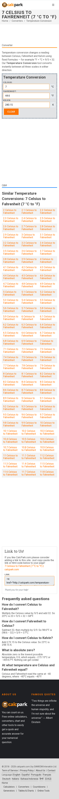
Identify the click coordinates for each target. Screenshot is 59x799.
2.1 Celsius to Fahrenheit (29, 211)
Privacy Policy (27, 770)
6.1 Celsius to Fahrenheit (47, 318)
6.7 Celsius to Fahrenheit (47, 334)
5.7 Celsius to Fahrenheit (29, 310)
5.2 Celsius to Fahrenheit (47, 293)
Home (5, 21)
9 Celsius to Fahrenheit (28, 399)
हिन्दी (41, 779)
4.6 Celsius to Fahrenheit (47, 277)
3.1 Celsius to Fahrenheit (47, 236)
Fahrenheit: (10, 91)
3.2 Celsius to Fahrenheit (10, 244)
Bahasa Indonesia (29, 779)
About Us (40, 770)
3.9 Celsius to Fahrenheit (29, 260)
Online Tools (43, 790)
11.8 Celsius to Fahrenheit (47, 473)
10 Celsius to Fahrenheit (47, 424)
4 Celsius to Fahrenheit (46, 260)
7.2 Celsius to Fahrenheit (29, 350)
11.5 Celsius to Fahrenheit (47, 465)
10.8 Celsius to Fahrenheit (29, 449)
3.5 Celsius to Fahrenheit (10, 252)
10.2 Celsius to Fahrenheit (29, 432)
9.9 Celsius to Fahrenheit (29, 424)
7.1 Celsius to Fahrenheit (10, 350)
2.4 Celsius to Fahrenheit (29, 220)
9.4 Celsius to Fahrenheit (47, 408)
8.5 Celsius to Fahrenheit (47, 383)
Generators (9, 790)
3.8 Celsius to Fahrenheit (10, 260)
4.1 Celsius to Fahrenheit (10, 269)
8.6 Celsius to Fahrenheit (10, 391)
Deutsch (6, 779)
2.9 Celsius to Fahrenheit (10, 236)
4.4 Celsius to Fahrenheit (10, 277)
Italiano (15, 779)
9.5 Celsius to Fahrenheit (10, 416)
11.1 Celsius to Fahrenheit (29, 457)
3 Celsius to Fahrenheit (28, 236)
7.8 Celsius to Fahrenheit (29, 367)
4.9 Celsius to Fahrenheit (47, 285)
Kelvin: (7, 100)
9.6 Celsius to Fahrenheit (29, 416)
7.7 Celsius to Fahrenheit (10, 367)
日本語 (48, 779)
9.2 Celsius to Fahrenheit (10, 408)
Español (26, 774)
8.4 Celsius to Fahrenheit (29, 383)
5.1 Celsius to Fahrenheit (29, 293)
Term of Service (10, 770)
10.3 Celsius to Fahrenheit (47, 432)
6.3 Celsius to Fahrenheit (29, 326)
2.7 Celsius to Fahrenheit (29, 228)
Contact (51, 770)
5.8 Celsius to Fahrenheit (47, 310)
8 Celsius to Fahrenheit (9, 375)
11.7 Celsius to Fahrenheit (29, 473)
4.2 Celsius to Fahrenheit (29, 269)
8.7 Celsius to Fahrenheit (29, 391)
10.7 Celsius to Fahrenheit (10, 449)
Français (47, 774)
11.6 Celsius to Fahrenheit (10, 473)
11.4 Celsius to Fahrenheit (29, 465)
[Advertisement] (29, 34)
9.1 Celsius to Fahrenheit (47, 399)
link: (7, 575)
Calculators (9, 787)
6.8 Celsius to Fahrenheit (10, 342)
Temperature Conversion (39, 21)
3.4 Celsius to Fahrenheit (47, 244)
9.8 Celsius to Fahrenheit (10, 424)
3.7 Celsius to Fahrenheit (47, 252)
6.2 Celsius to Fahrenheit (10, 326)
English (16, 774)
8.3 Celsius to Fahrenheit (10, 383)
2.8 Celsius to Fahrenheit (47, 228)
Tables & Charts (26, 790)
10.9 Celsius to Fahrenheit (47, 449)
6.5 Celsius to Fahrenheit (10, 334)
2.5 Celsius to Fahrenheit (47, 220)
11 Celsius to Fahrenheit (10, 457)
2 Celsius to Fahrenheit (9, 211)
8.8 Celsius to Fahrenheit (47, 391)
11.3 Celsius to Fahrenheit (10, 465)
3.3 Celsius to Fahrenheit (29, 244)
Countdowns (39, 787)
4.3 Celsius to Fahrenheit (47, 269)
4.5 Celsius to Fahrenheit (29, 277)
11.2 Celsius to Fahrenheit (47, 457)
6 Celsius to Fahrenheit (28, 318)
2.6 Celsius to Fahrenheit (10, 228)
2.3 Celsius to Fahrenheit (10, 220)
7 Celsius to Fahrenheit (46, 342)
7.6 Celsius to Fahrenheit (47, 359)
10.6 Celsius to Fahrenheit (47, 440)
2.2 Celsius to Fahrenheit (47, 211)
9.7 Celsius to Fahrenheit (47, 416)
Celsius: (7, 82)
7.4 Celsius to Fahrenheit (10, 359)
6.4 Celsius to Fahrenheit (47, 326)
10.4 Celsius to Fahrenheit (10, 440)
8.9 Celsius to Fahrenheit (10, 399)
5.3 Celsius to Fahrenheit (10, 301)
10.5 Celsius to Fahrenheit (29, 440)
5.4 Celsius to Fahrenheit (29, 301)
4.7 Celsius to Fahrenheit (10, 285)
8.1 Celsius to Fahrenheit (29, 375)
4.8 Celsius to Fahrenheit (29, 285)
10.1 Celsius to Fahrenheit (10, 432)
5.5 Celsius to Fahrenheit (47, 301)
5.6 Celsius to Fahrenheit (10, 310)
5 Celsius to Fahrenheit (9, 293)
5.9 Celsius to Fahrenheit (10, 318)
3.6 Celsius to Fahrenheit (29, 252)
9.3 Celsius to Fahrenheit (29, 408)
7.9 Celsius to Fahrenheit (47, 367)
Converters (17, 21)
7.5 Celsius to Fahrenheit (29, 359)
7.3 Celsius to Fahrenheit (47, 350)
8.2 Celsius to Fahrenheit (47, 375)
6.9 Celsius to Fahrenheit (29, 342)
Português (36, 774)
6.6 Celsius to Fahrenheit (29, 334)
